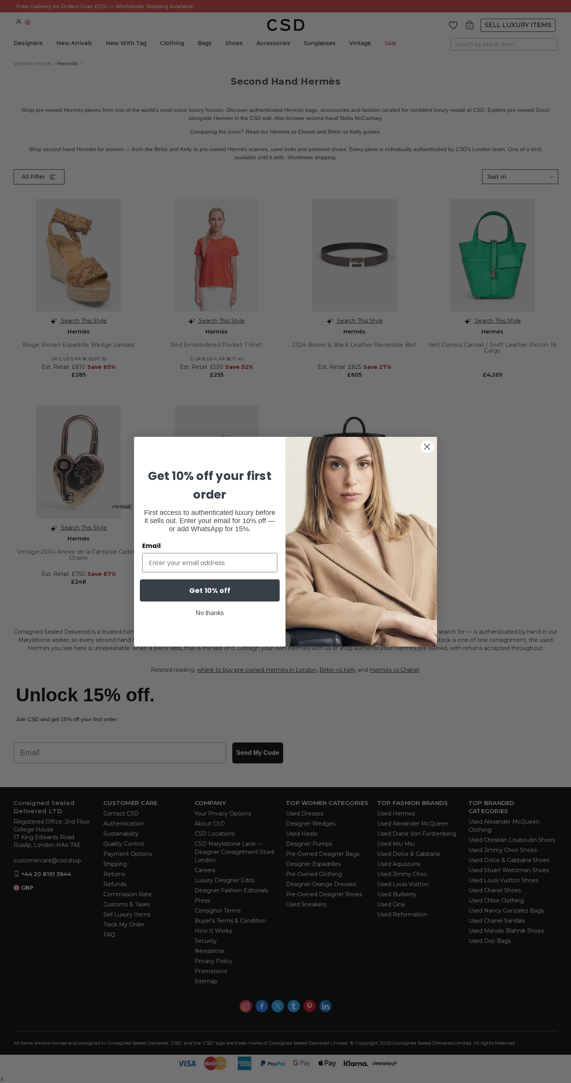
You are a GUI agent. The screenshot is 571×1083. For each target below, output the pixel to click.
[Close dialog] (427, 447)
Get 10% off (209, 590)
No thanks (210, 613)
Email (151, 545)
